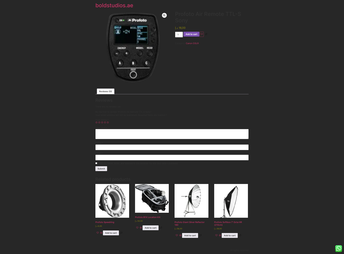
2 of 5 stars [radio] (99, 122)
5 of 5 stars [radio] (108, 122)
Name (99, 143)
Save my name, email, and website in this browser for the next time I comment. (138, 163)
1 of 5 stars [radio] (96, 122)
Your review (102, 127)
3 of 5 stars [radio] (102, 122)
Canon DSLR (192, 43)
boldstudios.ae (114, 5)
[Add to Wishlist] (202, 34)
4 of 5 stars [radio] (105, 122)
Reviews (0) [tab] (105, 91)
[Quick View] (101, 233)
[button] (164, 15)
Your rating (101, 120)
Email (99, 153)
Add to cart (191, 34)
